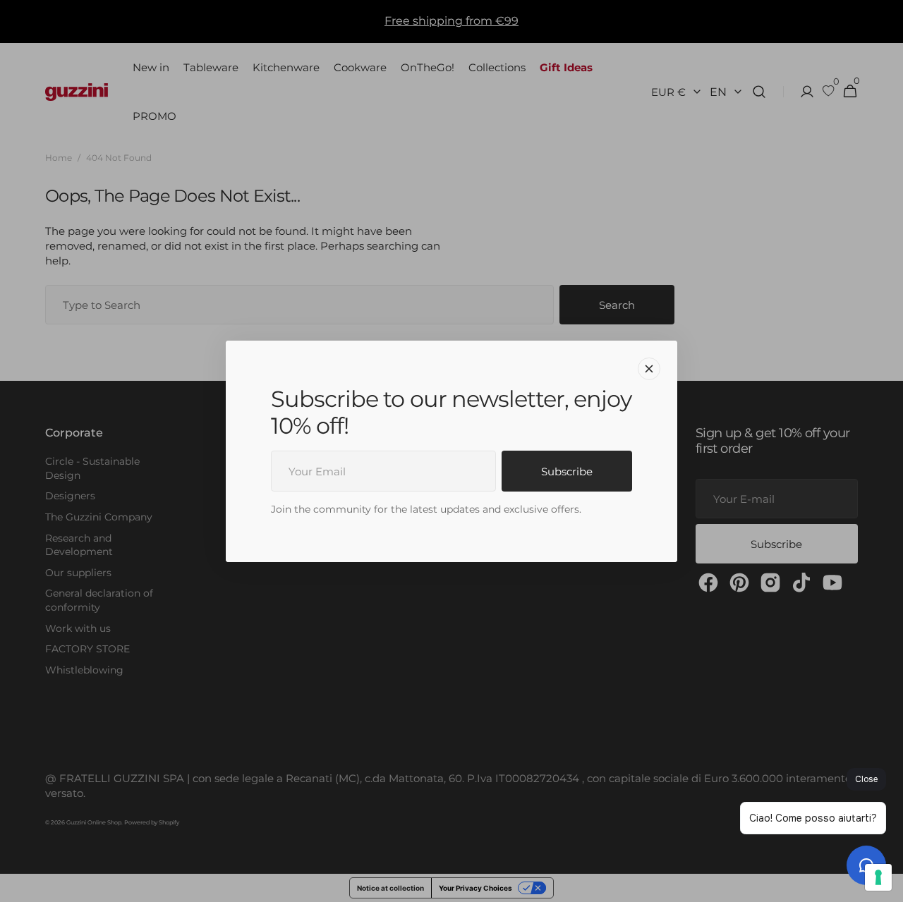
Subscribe (567, 471)
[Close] (649, 368)
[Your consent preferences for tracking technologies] (878, 877)
